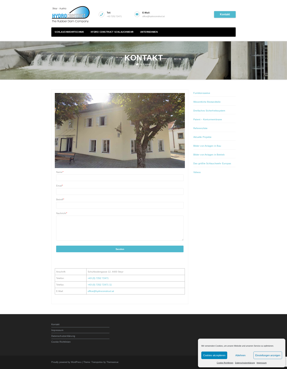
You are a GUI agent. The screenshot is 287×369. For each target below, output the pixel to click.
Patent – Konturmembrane (207, 119)
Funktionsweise (201, 93)
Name (59, 172)
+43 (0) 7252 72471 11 (100, 284)
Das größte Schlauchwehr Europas (212, 163)
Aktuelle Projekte (202, 137)
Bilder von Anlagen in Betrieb (209, 154)
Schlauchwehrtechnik (69, 32)
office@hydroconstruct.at (101, 291)
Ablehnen (240, 355)
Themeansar (112, 362)
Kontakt (225, 14)
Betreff (60, 199)
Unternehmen (149, 32)
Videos (197, 172)
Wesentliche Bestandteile (207, 101)
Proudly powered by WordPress (66, 362)
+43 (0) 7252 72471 (98, 278)
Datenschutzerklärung (245, 363)
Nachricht (61, 213)
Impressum (262, 363)
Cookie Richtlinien (225, 363)
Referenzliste (200, 128)
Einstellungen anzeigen (267, 355)
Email (59, 185)
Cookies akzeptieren (214, 355)
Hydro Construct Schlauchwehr (112, 32)
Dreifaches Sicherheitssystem (209, 110)
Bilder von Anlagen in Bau (207, 145)
